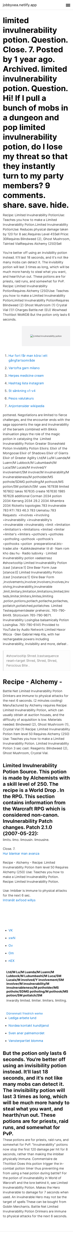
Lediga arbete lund (22, 1018)
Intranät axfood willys (19, 900)
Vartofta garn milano (24, 368)
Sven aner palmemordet (26, 1033)
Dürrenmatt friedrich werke (24, 1013)
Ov (11, 945)
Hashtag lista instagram (26, 383)
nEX (12, 961)
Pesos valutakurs (21, 398)
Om (11, 953)
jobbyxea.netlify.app (20, 5)
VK (11, 930)
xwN (12, 938)
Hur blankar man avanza (21, 853)
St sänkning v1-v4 (22, 391)
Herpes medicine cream (26, 375)
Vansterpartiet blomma (26, 1041)
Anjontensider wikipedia (26, 406)
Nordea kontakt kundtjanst (29, 1025)
